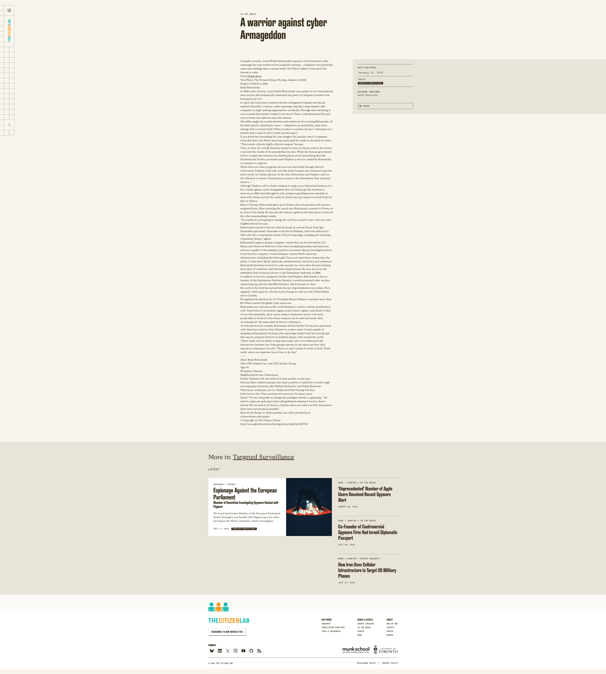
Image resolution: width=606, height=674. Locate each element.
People (390, 631)
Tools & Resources (331, 631)
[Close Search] (19, 125)
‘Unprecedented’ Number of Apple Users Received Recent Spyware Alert (365, 494)
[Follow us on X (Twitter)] (227, 650)
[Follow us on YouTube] (243, 650)
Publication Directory (333, 627)
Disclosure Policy (366, 663)
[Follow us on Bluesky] (211, 650)
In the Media (248, 14)
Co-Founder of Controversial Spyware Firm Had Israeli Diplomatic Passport (367, 532)
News (359, 635)
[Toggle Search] (9, 125)
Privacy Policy (390, 663)
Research (326, 624)
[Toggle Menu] (9, 10)
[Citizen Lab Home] (9, 31)
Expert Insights (370, 559)
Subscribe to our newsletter (227, 632)
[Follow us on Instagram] (235, 650)
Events (360, 631)
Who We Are (392, 624)
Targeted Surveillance (370, 83)
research (218, 484)
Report (232, 484)
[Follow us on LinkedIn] (219, 650)
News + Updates (347, 483)
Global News (254, 76)
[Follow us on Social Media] (251, 650)
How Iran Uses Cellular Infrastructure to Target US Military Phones (367, 570)
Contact (390, 627)
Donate (390, 635)
